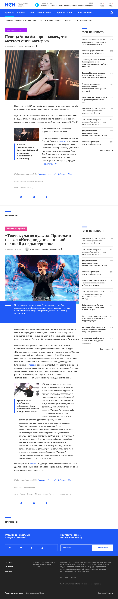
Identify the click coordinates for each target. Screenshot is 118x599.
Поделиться (30, 46)
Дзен (50, 174)
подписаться (103, 547)
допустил (62, 141)
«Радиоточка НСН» (50, 164)
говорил (32, 365)
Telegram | (63, 174)
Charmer (109, 593)
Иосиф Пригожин (50, 494)
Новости (42, 174)
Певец (22, 494)
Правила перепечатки (14, 593)
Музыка (38, 494)
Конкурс (30, 494)
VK (55, 174)
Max (70, 174)
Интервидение (65, 494)
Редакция (9, 562)
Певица (30, 188)
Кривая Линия (64, 12)
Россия (23, 188)
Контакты (9, 567)
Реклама (8, 571)
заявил (33, 463)
